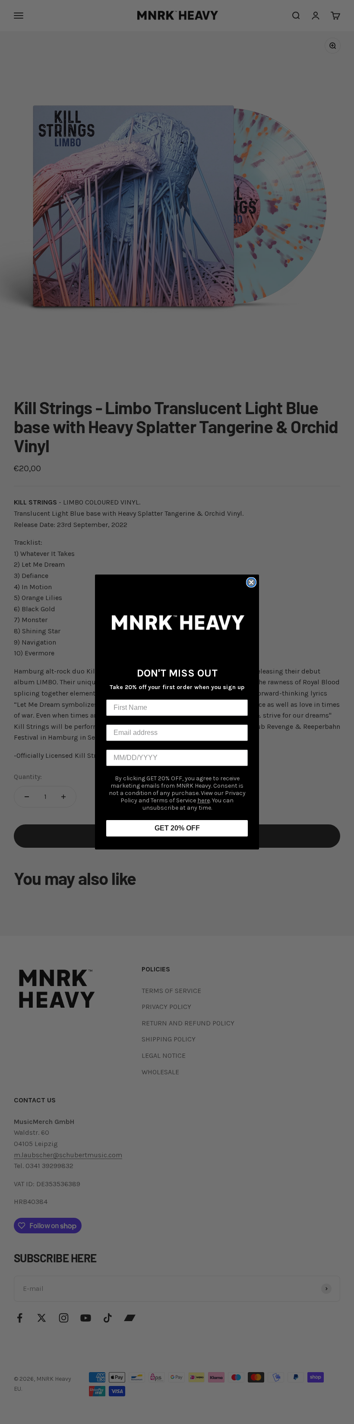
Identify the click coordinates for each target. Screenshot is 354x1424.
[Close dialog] (251, 582)
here (203, 800)
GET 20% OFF (177, 828)
